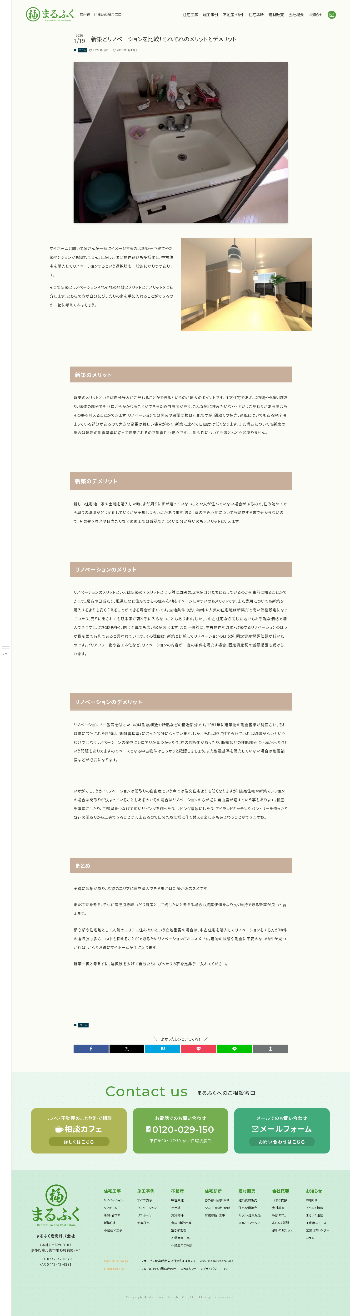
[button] (91, 1049)
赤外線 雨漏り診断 (217, 1200)
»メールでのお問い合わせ (159, 1268)
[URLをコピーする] (270, 1049)
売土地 (175, 1207)
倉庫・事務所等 (181, 1222)
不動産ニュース (316, 1222)
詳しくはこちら (79, 1141)
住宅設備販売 (248, 1207)
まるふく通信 (314, 1215)
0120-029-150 (183, 1129)
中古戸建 (177, 1200)
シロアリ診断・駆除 (217, 1207)
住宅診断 (256, 14)
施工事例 (210, 14)
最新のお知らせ (282, 1230)
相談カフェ (279, 1215)
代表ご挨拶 (279, 1200)
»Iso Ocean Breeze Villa (216, 1261)
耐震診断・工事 (215, 1215)
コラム (82, 50)
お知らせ (316, 14)
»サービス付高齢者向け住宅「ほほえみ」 (168, 1261)
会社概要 (296, 14)
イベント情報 (314, 1207)
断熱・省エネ (112, 1215)
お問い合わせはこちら (282, 1141)
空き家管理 (178, 1230)
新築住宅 (110, 1222)
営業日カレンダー (318, 1230)
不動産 (177, 1191)
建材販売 (276, 14)
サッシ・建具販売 (250, 1215)
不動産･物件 (233, 14)
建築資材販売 (248, 1200)
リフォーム (110, 1207)
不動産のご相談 (181, 1245)
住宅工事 (190, 14)
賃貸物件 (177, 1215)
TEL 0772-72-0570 (55, 1258)
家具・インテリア (249, 1222)
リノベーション (113, 1200)
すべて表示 (144, 1200)
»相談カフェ (188, 1268)
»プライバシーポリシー (216, 1268)
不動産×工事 (113, 1230)
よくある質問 (280, 1222)
